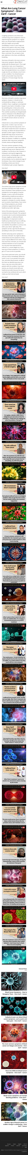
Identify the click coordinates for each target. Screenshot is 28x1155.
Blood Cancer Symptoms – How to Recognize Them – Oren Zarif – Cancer (15, 993)
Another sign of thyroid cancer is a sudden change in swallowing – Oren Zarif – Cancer (15, 1124)
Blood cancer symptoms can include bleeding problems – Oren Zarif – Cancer (15, 1097)
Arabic (14, 1144)
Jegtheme (25, 1151)
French (12, 1145)
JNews (2, 1150)
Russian (9, 1144)
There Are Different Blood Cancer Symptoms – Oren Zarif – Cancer (16, 1071)
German (18, 1145)
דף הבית (25, 1144)
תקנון (26, 1147)
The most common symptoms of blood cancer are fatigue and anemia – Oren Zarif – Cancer (14, 1046)
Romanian (24, 1145)
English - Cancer (6, 989)
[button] (1, 2)
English (19, 1144)
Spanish (7, 1145)
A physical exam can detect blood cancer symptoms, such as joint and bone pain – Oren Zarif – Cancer (15, 1019)
